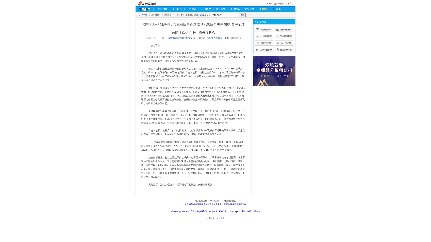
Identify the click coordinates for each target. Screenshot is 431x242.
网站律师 (223, 211)
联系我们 (204, 211)
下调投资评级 (286, 36)
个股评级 (191, 9)
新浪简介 (175, 211)
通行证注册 (246, 211)
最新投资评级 (266, 29)
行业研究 (220, 9)
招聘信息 (213, 211)
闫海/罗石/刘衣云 (214, 38)
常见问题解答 (191, 204)
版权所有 (221, 218)
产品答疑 (256, 211)
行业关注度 (286, 43)
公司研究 (206, 9)
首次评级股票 (286, 50)
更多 (278, 9)
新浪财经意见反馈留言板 (235, 204)
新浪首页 (280, 3)
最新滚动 (162, 9)
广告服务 (195, 211)
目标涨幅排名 (286, 29)
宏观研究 (249, 9)
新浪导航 (290, 3)
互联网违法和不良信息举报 (209, 204)
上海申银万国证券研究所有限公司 (181, 38)
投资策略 (235, 9)
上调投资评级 (266, 36)
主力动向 (177, 9)
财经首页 (271, 3)
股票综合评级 (266, 50)
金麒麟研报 (265, 9)
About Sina (184, 211)
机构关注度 (266, 43)
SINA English (234, 211)
